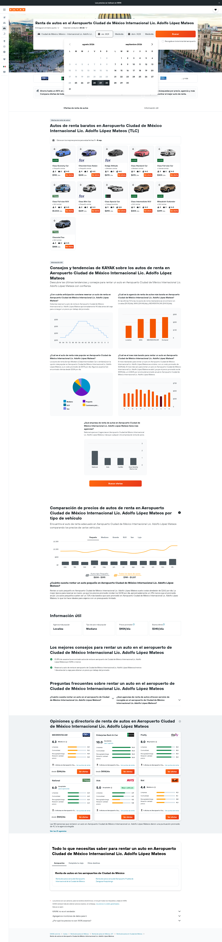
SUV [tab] (125, 537)
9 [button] (106, 64)
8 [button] (100, 64)
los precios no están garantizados (107, 904)
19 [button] (82, 76)
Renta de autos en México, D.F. (102, 934)
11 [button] (76, 70)
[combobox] (47, 28)
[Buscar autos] (4, 28)
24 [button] (70, 83)
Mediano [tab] (104, 537)
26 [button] (82, 83)
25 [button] (76, 83)
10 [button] (70, 70)
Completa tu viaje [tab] (76, 863)
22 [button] (100, 76)
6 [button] (88, 64)
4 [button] (76, 64)
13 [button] (88, 70)
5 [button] (82, 64)
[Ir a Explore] (4, 41)
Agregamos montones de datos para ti (70, 916)
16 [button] (107, 70)
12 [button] (82, 70)
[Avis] (131, 780)
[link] (115, 483)
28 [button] (94, 83)
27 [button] (88, 83)
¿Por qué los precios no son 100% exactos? (72, 920)
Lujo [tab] (139, 537)
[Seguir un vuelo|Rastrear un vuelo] (4, 46)
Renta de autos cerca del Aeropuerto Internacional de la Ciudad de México (70, 880)
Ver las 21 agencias (58, 831)
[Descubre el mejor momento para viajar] (4, 51)
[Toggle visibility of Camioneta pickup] (91, 405)
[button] (219, 3)
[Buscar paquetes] (4, 33)
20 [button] (88, 76)
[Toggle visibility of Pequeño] (87, 401)
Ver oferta (69, 175)
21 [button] (94, 76)
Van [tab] (132, 537)
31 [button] (70, 89)
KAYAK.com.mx (55, 934)
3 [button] (69, 64)
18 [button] (76, 76)
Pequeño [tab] (93, 537)
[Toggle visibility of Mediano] (68, 401)
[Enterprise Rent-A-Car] (131, 735)
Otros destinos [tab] (94, 863)
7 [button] (94, 64)
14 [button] (94, 70)
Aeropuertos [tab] (59, 863)
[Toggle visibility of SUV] (66, 405)
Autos (65, 934)
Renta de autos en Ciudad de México (129, 934)
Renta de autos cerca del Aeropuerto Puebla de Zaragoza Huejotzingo (114, 880)
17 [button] (70, 76)
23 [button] (107, 76)
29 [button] (100, 83)
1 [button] (100, 58)
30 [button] (106, 83)
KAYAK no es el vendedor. (64, 911)
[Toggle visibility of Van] (66, 408)
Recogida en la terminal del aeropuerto (180, 41)
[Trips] (4, 59)
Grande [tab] (116, 537)
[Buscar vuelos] (4, 17)
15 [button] (101, 70)
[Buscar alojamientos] (4, 23)
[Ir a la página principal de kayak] (17, 9)
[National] (86, 780)
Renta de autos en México (80, 934)
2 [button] (106, 58)
